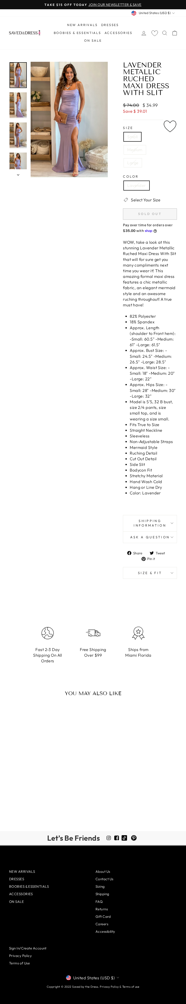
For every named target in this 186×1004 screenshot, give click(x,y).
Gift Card (103, 916)
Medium (134, 149)
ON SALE (93, 40)
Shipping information (150, 523)
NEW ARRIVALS (82, 25)
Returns (101, 909)
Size (128, 128)
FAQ (99, 901)
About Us (102, 871)
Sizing (100, 886)
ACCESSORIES (118, 33)
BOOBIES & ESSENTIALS (77, 33)
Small (132, 136)
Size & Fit (150, 573)
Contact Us (104, 879)
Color (131, 176)
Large (132, 162)
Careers (101, 924)
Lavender (136, 185)
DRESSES (110, 25)
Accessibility (105, 931)
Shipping (102, 894)
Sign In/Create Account (27, 948)
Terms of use (130, 986)
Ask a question (150, 537)
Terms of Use (19, 963)
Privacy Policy (20, 956)
